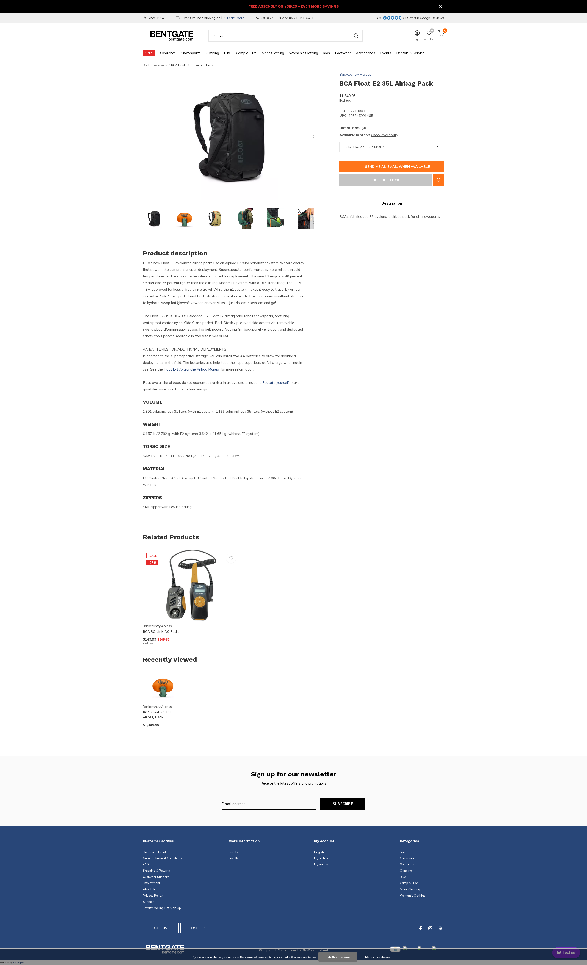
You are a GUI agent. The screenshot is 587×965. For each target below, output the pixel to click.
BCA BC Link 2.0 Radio (161, 632)
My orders (321, 858)
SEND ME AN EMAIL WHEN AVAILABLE (397, 166)
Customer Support (156, 877)
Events (385, 53)
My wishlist (321, 864)
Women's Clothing (303, 53)
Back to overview (155, 65)
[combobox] (285, 36)
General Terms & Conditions (162, 858)
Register (320, 852)
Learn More (235, 18)
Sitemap (149, 902)
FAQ (146, 864)
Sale (148, 53)
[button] (154, 218)
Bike (227, 53)
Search (356, 36)
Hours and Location (156, 852)
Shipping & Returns (156, 870)
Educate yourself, (276, 382)
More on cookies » (377, 957)
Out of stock (385, 180)
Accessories (365, 53)
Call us (160, 928)
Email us (198, 928)
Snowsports (191, 53)
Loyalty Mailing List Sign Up (162, 908)
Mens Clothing (273, 53)
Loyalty (234, 858)
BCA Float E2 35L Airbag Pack (157, 714)
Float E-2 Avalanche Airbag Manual (192, 369)
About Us (149, 889)
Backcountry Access (355, 74)
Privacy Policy (153, 895)
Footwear (343, 53)
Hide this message (337, 957)
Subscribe (343, 804)
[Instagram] (430, 928)
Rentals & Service (410, 53)
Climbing (212, 53)
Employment (151, 883)
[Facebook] (420, 928)
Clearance (168, 53)
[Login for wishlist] (438, 180)
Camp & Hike (246, 53)
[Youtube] (440, 928)
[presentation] (313, 136)
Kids (326, 53)
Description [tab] (391, 203)
